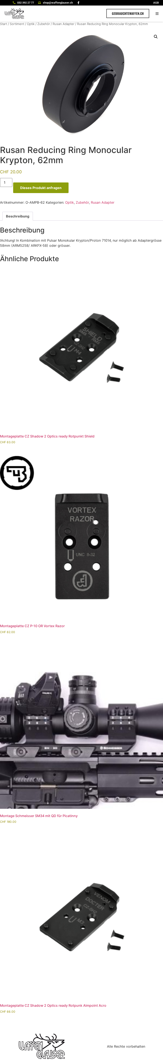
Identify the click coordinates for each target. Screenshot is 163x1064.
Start (3, 24)
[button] (157, 13)
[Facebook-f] (78, 2)
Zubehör (43, 24)
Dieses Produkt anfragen (41, 188)
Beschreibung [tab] (17, 216)
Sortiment (17, 24)
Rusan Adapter (63, 24)
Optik (31, 24)
